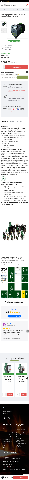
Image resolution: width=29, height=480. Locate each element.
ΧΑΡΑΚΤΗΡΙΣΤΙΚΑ (16, 121)
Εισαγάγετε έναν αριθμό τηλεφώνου (9, 74)
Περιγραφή (4, 121)
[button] (1, 331)
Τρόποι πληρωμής (11, 111)
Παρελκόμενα (7, 9)
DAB (6, 55)
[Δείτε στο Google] (4, 324)
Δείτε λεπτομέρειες (12, 102)
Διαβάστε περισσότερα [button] (10, 336)
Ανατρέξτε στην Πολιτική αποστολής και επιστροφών (16, 91)
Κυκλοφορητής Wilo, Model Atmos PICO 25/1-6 (7, 378)
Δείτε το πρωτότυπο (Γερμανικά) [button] (12, 338)
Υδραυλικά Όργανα (17, 9)
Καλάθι (21, 477)
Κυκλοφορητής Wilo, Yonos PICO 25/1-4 (21, 378)
